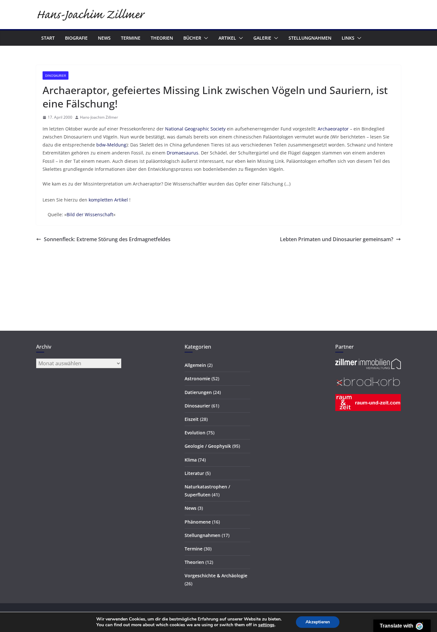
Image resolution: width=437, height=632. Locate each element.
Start (48, 38)
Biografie (76, 38)
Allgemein (195, 365)
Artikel (227, 38)
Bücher (192, 38)
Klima (191, 460)
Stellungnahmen (310, 38)
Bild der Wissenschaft (90, 214)
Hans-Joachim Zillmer (99, 117)
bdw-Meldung (111, 145)
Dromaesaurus (182, 153)
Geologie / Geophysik (208, 446)
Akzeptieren (318, 622)
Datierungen (198, 392)
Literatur (194, 473)
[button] (204, 38)
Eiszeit (192, 419)
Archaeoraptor (333, 129)
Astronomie (197, 378)
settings (266, 625)
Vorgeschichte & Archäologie (216, 576)
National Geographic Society (195, 129)
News (104, 38)
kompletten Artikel (108, 200)
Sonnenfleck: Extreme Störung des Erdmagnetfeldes (107, 239)
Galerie (262, 38)
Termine (130, 38)
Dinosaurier (55, 75)
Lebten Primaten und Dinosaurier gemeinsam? (336, 239)
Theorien (162, 38)
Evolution (195, 433)
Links (348, 38)
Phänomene (198, 522)
